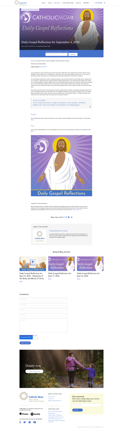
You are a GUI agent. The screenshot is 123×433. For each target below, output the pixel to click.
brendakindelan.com (77, 209)
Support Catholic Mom (34, 371)
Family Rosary (51, 413)
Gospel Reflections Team (44, 46)
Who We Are (51, 396)
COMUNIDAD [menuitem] (86, 3)
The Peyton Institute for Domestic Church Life (56, 421)
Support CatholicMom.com (54, 400)
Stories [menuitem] (43, 3)
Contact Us (51, 398)
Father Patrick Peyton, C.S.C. (55, 419)
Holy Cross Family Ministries (55, 411)
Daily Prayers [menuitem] (57, 3)
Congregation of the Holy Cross (56, 417)
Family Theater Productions (55, 415)
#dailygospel (59, 102)
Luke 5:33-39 (43, 67)
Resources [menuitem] (78, 3)
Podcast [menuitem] (50, 3)
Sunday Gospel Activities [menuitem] (68, 3)
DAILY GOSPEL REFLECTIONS (30, 9)
